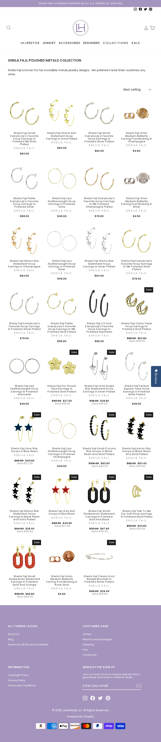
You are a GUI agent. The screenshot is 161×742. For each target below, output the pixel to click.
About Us (13, 634)
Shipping (88, 644)
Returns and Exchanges (97, 639)
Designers (91, 43)
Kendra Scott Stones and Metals (28, 644)
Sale (136, 43)
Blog (11, 639)
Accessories (69, 43)
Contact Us (90, 655)
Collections (116, 43)
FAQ (85, 649)
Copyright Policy (18, 675)
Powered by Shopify (80, 716)
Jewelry (49, 43)
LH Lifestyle (30, 43)
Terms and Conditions (22, 685)
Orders (87, 634)
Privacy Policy (16, 680)
